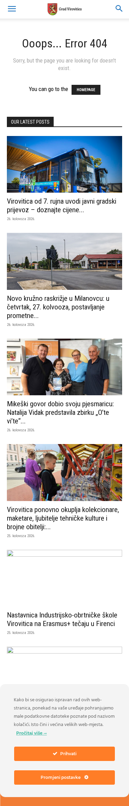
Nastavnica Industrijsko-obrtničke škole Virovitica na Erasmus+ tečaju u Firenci (62, 619)
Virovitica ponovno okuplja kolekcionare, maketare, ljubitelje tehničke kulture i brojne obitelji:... (63, 518)
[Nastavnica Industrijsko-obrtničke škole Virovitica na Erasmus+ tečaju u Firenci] (64, 578)
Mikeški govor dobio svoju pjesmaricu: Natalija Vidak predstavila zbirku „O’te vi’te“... (60, 412)
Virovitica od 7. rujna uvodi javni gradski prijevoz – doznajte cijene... (61, 205)
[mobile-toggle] (12, 9)
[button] (119, 9)
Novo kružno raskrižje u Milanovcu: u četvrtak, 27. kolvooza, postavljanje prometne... (58, 307)
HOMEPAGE (86, 90)
